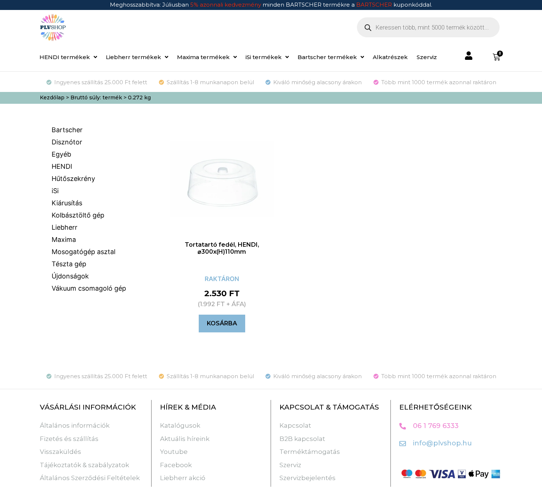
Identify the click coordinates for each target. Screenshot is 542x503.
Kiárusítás (67, 203)
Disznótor (67, 142)
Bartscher (67, 130)
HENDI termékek (64, 57)
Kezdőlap (52, 97)
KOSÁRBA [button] (222, 323)
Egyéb (61, 154)
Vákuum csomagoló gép (89, 288)
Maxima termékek (203, 57)
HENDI (62, 166)
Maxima (64, 239)
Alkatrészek (390, 57)
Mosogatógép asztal (83, 252)
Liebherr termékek (133, 57)
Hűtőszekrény (73, 178)
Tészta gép (69, 264)
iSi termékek (264, 57)
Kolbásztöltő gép (78, 215)
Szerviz (427, 57)
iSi (55, 191)
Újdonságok (70, 276)
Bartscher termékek (327, 57)
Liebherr (64, 227)
